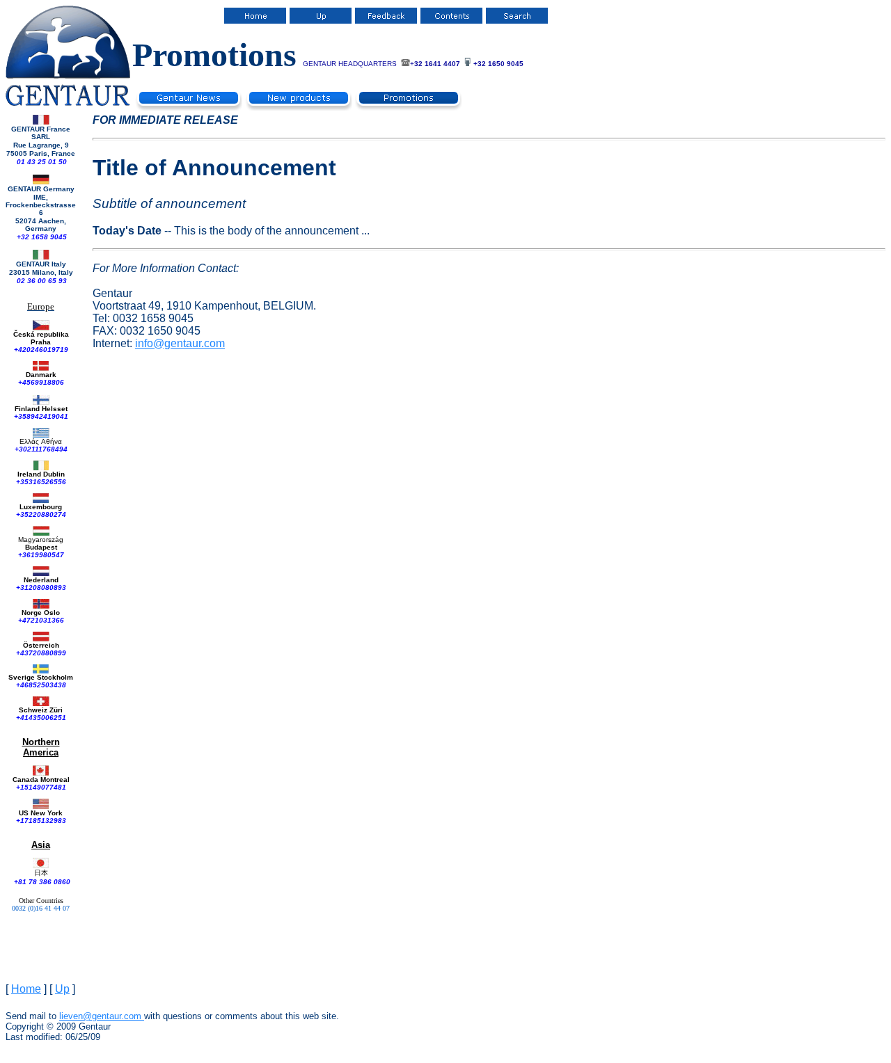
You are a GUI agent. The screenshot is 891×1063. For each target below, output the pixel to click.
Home (26, 989)
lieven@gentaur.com (100, 1016)
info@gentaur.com (180, 343)
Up (62, 989)
